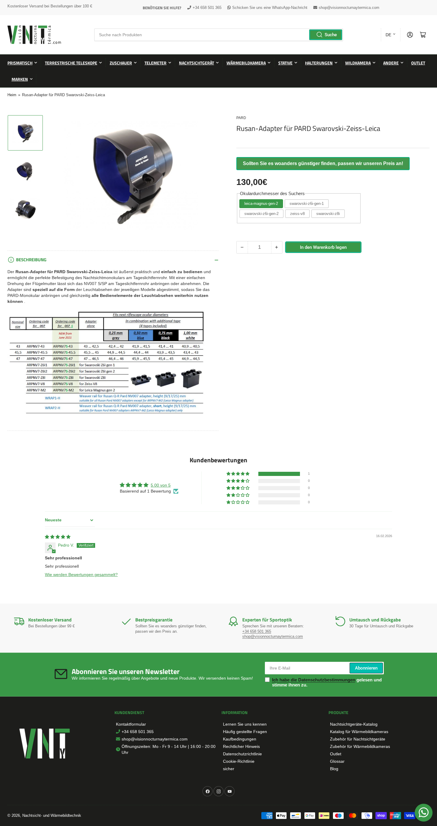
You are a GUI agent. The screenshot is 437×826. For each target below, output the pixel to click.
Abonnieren (366, 668)
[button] (238, 474)
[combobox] (218, 35)
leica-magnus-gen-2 (261, 203)
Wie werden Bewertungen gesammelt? (81, 574)
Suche (331, 34)
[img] (57, 536)
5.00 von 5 (161, 485)
